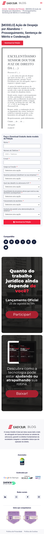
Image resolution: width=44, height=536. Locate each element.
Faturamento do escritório (13, 201)
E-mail (6, 159)
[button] (6, 242)
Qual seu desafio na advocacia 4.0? (17, 183)
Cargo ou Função (10, 167)
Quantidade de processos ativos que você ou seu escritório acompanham (21, 192)
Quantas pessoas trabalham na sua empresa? (20, 175)
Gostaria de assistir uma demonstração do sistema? (19, 210)
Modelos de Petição (16, 9)
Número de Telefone (11, 150)
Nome (6, 142)
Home (4, 9)
